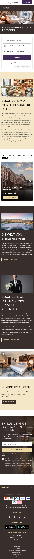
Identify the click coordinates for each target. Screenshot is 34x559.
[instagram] (14, 517)
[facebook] (9, 517)
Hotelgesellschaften (17, 552)
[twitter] (19, 517)
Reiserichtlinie (17, 554)
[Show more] (3, 354)
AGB (17, 556)
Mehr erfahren (8, 401)
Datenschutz (17, 547)
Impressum (17, 548)
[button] (17, 364)
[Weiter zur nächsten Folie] (30, 181)
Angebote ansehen (10, 259)
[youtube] (24, 517)
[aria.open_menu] (30, 7)
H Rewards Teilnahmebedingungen (17, 550)
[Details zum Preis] (15, 193)
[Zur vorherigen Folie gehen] (3, 17)
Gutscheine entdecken (11, 340)
